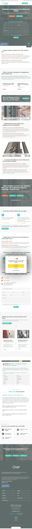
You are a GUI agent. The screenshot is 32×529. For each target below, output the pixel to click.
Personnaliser (16, 268)
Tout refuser (16, 266)
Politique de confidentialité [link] (16, 270)
